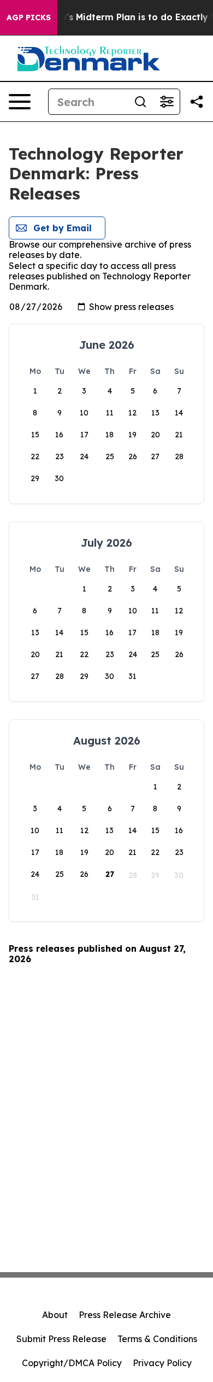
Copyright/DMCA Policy (72, 1362)
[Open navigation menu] (20, 102)
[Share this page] (196, 102)
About (55, 1314)
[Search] (140, 101)
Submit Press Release (61, 1338)
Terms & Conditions (157, 1338)
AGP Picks (29, 17)
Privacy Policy (162, 1362)
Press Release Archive (125, 1314)
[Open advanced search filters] (166, 101)
